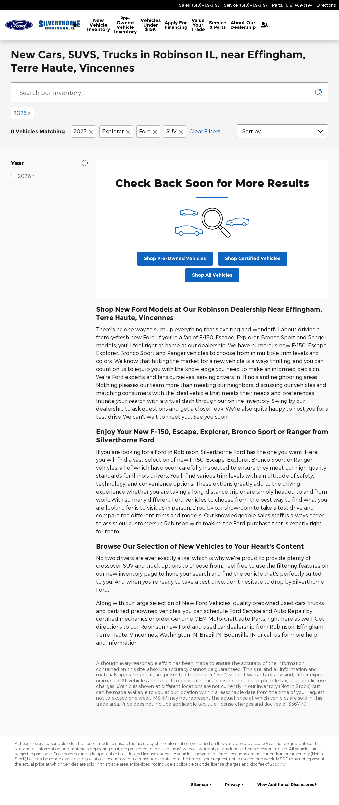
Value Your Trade (198, 24)
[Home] (19, 25)
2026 (21, 113)
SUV (171, 131)
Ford (145, 131)
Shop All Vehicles (212, 275)
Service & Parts (217, 25)
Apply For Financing (176, 25)
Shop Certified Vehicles (252, 258)
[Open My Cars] (261, 24)
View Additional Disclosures (285, 784)
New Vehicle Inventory (98, 24)
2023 (80, 131)
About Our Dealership (243, 25)
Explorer (113, 131)
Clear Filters (204, 131)
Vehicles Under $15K (151, 24)
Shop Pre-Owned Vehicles (175, 258)
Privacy (232, 784)
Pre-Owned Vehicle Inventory (125, 25)
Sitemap (199, 784)
